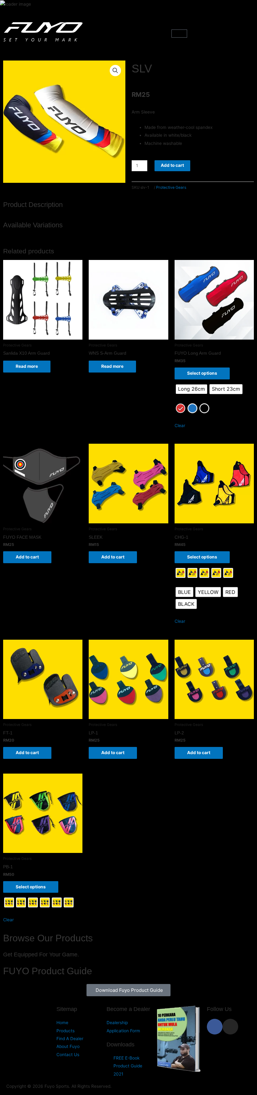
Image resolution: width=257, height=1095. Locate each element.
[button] (128, 32)
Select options (202, 373)
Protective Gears (171, 187)
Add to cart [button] (27, 556)
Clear (180, 425)
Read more (27, 366)
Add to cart (172, 165)
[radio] (191, 389)
